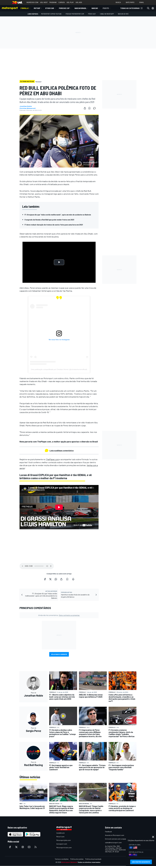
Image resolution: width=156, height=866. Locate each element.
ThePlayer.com (52, 459)
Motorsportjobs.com (63, 840)
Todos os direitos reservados (89, 862)
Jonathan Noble (26, 106)
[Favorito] (89, 108)
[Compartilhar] (85, 108)
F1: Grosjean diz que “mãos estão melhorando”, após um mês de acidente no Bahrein (58, 215)
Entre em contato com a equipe (116, 839)
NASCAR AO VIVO (123, 14)
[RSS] (35, 847)
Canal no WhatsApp (107, 14)
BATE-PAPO (130, 2)
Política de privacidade (93, 859)
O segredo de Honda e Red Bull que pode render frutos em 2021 (49, 220)
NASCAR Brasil (81, 8)
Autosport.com (61, 844)
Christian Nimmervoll (28, 108)
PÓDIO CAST (92, 14)
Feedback (108, 832)
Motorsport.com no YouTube (51, 14)
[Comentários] (95, 108)
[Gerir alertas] (73, 579)
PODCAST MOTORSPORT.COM (75, 14)
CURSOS (61, 2)
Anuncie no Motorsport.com (114, 835)
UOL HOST (44, 2)
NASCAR (95, 8)
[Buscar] (148, 8)
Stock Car (49, 8)
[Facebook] (45, 579)
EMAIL (141, 2)
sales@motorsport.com (113, 842)
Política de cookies (76, 859)
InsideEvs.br (60, 833)
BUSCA (118, 2)
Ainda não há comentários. (59, 615)
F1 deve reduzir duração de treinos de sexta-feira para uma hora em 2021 (54, 225)
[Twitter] (50, 579)
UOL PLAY (70, 2)
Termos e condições (62, 859)
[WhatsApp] (56, 579)
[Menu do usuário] (153, 8)
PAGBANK (53, 2)
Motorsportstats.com (64, 847)
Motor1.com (60, 837)
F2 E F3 (106, 8)
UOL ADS (79, 2)
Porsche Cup (64, 8)
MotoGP (37, 8)
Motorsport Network (69, 862)
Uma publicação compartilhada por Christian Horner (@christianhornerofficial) (59, 369)
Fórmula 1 (25, 8)
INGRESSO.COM (32, 2)
